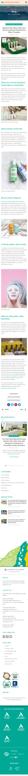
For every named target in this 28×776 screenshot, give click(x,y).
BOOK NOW (8, 664)
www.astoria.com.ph (14, 571)
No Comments (17, 506)
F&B (6, 656)
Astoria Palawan (16, 14)
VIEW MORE (6, 692)
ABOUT (7, 646)
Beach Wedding (5, 477)
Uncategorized (5, 490)
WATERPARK (8, 653)
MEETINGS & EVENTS (11, 659)
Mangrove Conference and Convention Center (13, 482)
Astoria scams (10, 377)
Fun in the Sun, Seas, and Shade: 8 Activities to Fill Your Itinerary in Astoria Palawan (16, 521)
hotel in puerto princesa (14, 397)
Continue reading (14, 456)
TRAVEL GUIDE (9, 648)
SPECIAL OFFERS (9, 661)
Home (9, 14)
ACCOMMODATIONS (10, 651)
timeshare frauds (19, 374)
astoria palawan (14, 393)
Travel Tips (19, 24)
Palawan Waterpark (6, 485)
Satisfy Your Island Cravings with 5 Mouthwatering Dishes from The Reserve (16, 512)
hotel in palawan (5, 480)
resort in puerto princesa (13, 400)
